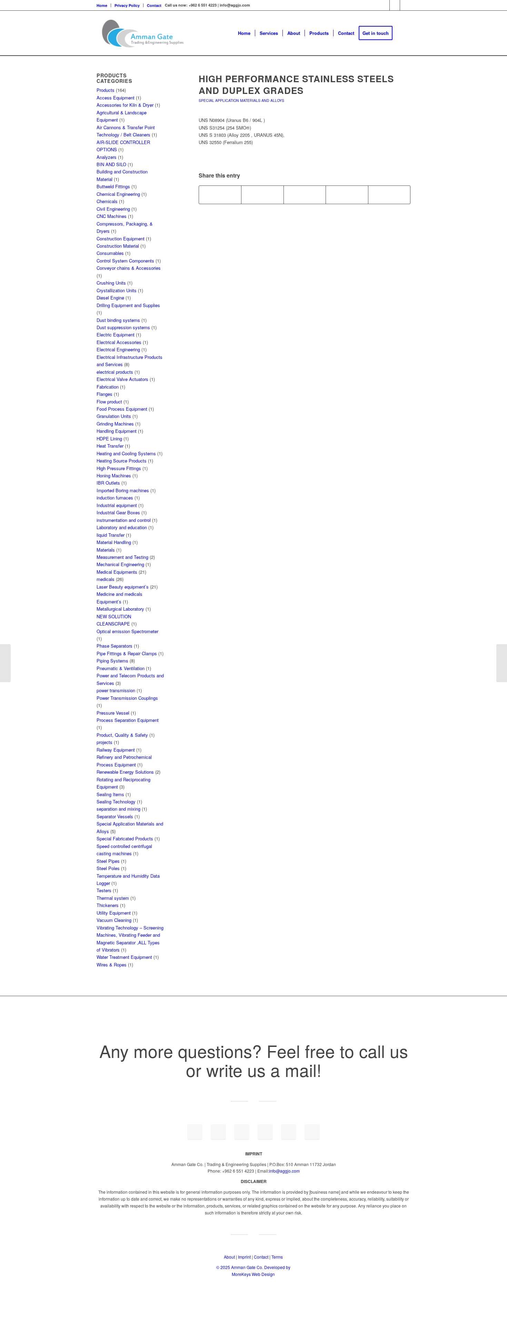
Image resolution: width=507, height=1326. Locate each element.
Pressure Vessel (113, 712)
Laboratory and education (122, 527)
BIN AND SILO (111, 164)
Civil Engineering (113, 209)
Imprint (244, 1257)
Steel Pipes (108, 861)
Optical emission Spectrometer (127, 631)
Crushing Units (111, 282)
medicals (106, 579)
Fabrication (108, 386)
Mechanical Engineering (120, 564)
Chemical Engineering (118, 194)
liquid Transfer (111, 535)
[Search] (403, 33)
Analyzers (107, 157)
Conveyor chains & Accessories (129, 268)
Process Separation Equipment (128, 720)
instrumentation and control (124, 520)
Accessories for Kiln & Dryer (125, 105)
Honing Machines (114, 475)
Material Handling (114, 542)
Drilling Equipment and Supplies (128, 305)
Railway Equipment (116, 749)
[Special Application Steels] (5, 663)
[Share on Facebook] (220, 195)
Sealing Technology (116, 801)
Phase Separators (114, 645)
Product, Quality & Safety (122, 735)
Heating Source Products (122, 460)
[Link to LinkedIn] (384, 5)
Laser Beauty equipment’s (123, 586)
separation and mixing (118, 808)
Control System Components (125, 260)
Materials (106, 549)
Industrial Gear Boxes (118, 512)
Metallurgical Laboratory (120, 608)
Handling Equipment (117, 431)
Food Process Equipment (122, 409)
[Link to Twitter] (405, 5)
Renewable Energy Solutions (125, 772)
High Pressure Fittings (119, 468)
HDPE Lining (109, 438)
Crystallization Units (117, 290)
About (229, 1257)
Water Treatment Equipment (124, 957)
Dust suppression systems (123, 327)
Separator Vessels (115, 816)
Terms (277, 1257)
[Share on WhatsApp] (305, 195)
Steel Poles (108, 868)
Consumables (110, 253)
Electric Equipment (116, 334)
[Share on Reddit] (389, 195)
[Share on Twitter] (262, 195)
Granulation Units (114, 416)
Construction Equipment (121, 238)
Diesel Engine (110, 297)
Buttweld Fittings (113, 186)
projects (104, 742)
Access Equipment (116, 97)
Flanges (104, 394)
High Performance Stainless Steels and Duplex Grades (296, 84)
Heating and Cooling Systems (126, 453)
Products (106, 90)
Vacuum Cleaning (114, 920)
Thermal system (113, 898)
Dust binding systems (118, 320)
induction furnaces (115, 497)
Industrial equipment (117, 505)
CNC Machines (112, 216)
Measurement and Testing (122, 557)
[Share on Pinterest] (347, 195)
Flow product (109, 401)
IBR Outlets (108, 482)
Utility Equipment (114, 912)
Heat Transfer (110, 445)
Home (102, 5)
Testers (104, 890)
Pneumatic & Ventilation (121, 668)
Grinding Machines (115, 423)
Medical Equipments (117, 572)
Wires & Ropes (112, 964)
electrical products (115, 372)
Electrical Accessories (119, 342)
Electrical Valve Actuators (122, 379)
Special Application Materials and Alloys (241, 100)
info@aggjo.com (284, 1171)
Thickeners (108, 905)
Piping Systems (112, 660)
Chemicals (107, 201)
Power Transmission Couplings (127, 698)
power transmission (116, 690)
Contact (154, 5)
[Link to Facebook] (395, 5)
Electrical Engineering (118, 349)
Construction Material (118, 245)
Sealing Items (110, 794)
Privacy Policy (127, 5)
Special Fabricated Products (125, 838)
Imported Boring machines (123, 490)
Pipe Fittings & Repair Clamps (127, 653)
